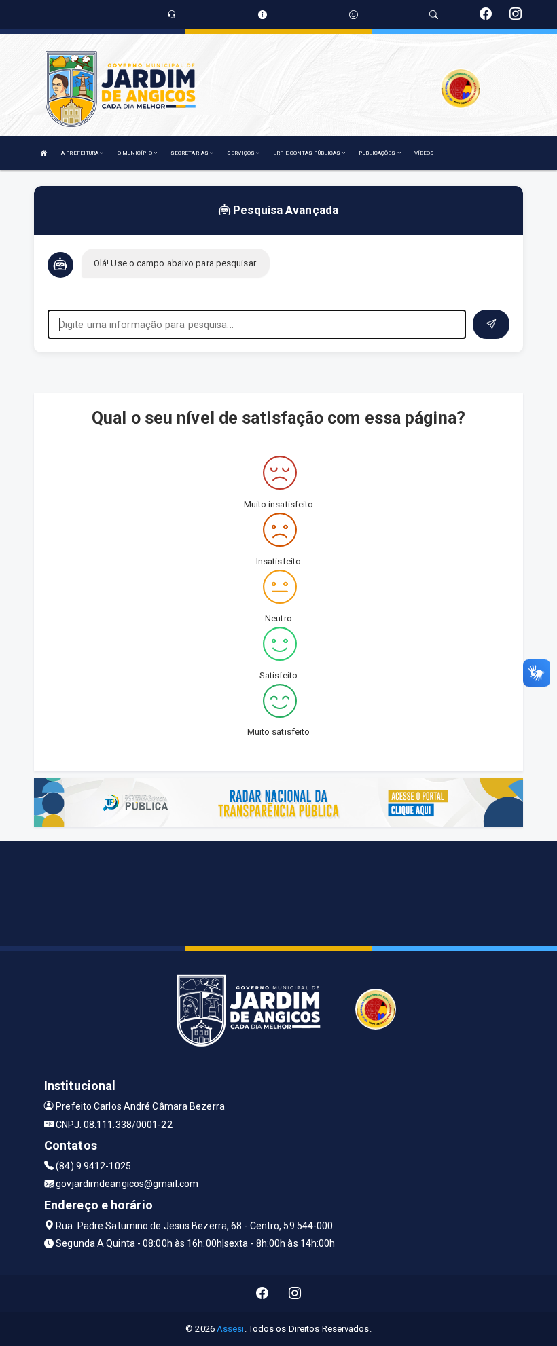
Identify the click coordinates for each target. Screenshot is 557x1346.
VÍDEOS (424, 153)
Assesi (231, 1329)
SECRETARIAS (190, 153)
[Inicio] (44, 153)
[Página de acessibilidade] (353, 15)
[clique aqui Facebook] (262, 1293)
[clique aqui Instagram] (295, 1293)
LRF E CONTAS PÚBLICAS (307, 153)
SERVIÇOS (241, 153)
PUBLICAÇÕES (378, 153)
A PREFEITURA (80, 153)
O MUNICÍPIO (136, 153)
